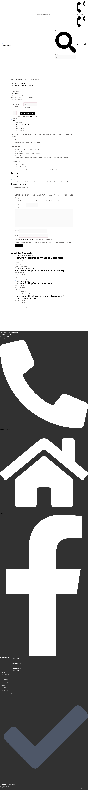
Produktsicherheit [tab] (20, 128)
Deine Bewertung (20, 204)
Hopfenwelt (14, 83)
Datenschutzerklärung (29, 239)
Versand (16, 93)
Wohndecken (18, 79)
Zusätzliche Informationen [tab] (22, 124)
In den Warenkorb (27, 113)
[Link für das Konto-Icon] (77, 44)
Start (12, 79)
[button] (31, 62)
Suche (57, 30)
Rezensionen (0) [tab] (19, 130)
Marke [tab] (16, 126)
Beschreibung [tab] (18, 122)
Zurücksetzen (27, 107)
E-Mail (17, 235)
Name (17, 230)
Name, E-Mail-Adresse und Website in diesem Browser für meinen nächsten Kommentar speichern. (44, 242)
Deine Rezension (20, 207)
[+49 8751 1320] (44, 428)
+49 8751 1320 (5, 429)
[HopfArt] (13, 120)
